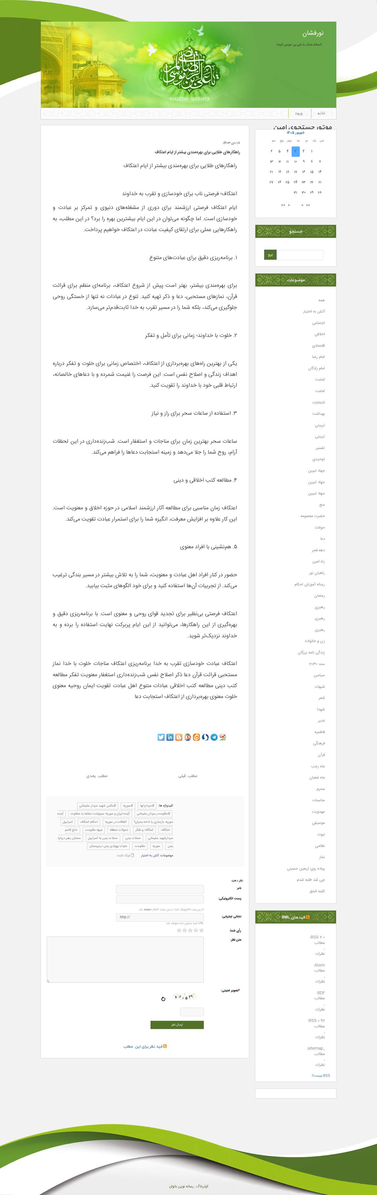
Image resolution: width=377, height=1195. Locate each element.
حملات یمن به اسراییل (103, 838)
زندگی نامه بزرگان (311, 653)
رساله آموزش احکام (310, 584)
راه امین (318, 561)
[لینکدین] (169, 737)
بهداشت (318, 414)
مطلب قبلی (187, 776)
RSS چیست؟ (321, 1076)
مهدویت (318, 812)
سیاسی (319, 675)
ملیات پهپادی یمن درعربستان (108, 846)
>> (283, 205)
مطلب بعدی (96, 776)
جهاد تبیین (316, 471)
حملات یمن (133, 838)
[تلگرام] (214, 737)
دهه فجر (318, 550)
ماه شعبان (317, 778)
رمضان (319, 596)
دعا (322, 539)
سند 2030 (317, 664)
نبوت (321, 834)
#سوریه (128, 806)
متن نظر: (235, 940)
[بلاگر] (178, 737)
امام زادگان (316, 368)
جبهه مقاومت (93, 830)
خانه (321, 113)
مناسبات (318, 800)
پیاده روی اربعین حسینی (306, 869)
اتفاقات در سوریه (116, 822)
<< (308, 205)
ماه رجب (318, 766)
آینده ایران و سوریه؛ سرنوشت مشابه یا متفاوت (100, 814)
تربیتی (320, 425)
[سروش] (205, 737)
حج (322, 505)
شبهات (320, 687)
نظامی (320, 846)
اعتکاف (165, 830)
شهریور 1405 (295, 133)
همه (321, 300)
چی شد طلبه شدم (311, 880)
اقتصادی (318, 346)
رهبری (320, 607)
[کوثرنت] (222, 737)
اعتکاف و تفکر (144, 830)
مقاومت (140, 846)
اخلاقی (320, 334)
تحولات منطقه (119, 830)
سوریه (156, 846)
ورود (298, 113)
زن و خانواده (315, 641)
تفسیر (320, 448)
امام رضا (318, 357)
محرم (321, 789)
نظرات (320, 954)
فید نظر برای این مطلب (143, 1046)
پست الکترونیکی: (229, 899)
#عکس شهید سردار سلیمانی (98, 806)
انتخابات (318, 403)
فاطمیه (320, 732)
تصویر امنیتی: (230, 990)
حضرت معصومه (312, 516)
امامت (320, 380)
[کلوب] (187, 737)
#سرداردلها (147, 806)
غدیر (321, 721)
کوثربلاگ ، (201, 1186)
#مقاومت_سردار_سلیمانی (153, 814)
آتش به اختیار (150, 855)
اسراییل (68, 822)
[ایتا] (196, 737)
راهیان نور (317, 573)
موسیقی (318, 823)
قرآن (321, 755)
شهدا (321, 709)
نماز (322, 857)
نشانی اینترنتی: (231, 917)
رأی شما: (235, 931)
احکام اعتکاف (89, 822)
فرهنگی (319, 743)
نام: (239, 888)
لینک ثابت (124, 855)
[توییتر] (161, 737)
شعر (322, 698)
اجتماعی (318, 323)
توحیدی (318, 459)
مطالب (319, 943)
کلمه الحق (317, 891)
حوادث (320, 528)
